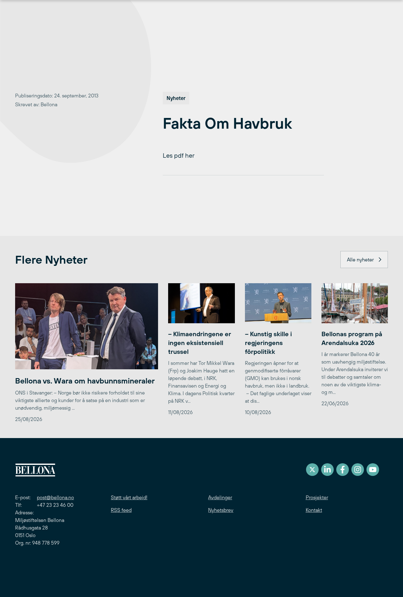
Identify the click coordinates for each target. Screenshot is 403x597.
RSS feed (121, 510)
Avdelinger (220, 497)
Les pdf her (179, 155)
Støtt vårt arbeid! (129, 497)
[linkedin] (327, 469)
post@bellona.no (55, 497)
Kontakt (314, 510)
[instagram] (357, 469)
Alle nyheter (360, 259)
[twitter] (312, 469)
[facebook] (342, 469)
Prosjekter (317, 497)
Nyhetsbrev (220, 510)
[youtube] (372, 469)
